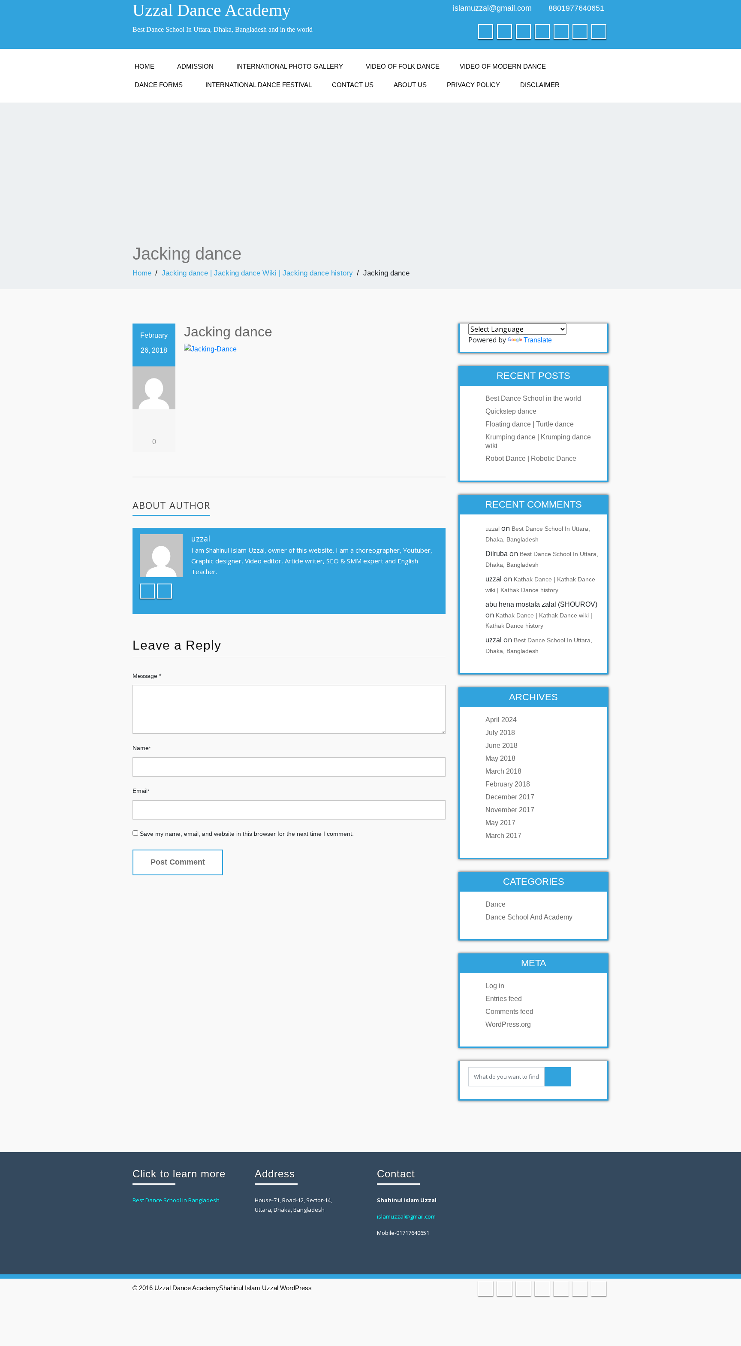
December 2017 (509, 797)
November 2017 (509, 810)
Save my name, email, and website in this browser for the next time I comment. (247, 833)
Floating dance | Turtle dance (529, 424)
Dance (495, 904)
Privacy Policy (473, 84)
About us (410, 84)
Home (144, 66)
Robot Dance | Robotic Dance (530, 458)
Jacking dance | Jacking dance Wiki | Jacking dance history (257, 273)
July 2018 (500, 732)
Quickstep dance (510, 411)
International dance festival (258, 84)
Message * (147, 675)
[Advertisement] (370, 179)
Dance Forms (159, 84)
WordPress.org (508, 1024)
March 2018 (503, 771)
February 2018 (507, 784)
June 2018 (501, 745)
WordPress (296, 1288)
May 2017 (500, 822)
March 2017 (503, 835)
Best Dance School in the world (533, 398)
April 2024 (501, 719)
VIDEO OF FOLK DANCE (403, 66)
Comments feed (509, 1011)
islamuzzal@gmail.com (492, 8)
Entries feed (503, 998)
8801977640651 (576, 8)
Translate (538, 340)
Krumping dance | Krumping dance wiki (538, 441)
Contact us (353, 84)
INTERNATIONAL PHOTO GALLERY (289, 66)
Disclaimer (540, 84)
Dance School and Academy (528, 917)
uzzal (492, 528)
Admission (195, 66)
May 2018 (500, 758)
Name (142, 747)
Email (141, 790)
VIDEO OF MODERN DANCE (503, 66)
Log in (494, 985)
